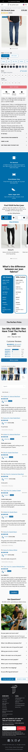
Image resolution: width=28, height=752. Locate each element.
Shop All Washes (14, 222)
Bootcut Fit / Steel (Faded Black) (11, 418)
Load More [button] (14, 592)
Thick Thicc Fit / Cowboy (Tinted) (12, 490)
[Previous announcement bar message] (3, 1)
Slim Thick (15, 61)
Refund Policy (18, 707)
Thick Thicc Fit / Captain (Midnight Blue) (14, 566)
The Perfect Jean (8, 8)
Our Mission (4, 699)
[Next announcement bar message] (25, 1)
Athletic (21, 61)
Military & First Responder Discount (7, 712)
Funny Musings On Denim (7, 714)
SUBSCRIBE (21, 728)
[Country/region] (24, 4)
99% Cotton (14, 55)
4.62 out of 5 (17, 344)
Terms (6, 747)
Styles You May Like (8, 679)
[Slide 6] (16, 258)
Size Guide (24, 71)
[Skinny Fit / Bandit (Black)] (10, 236)
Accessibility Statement (19, 705)
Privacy (10, 747)
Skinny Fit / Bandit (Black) (10, 532)
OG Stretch (5, 55)
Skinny (3, 61)
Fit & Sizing (4, 707)
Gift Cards (4, 706)
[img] (4, 399)
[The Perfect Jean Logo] (13, 5)
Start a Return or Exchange (5, 704)
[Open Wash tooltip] (14, 64)
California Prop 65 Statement (19, 701)
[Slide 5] (15, 258)
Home (2, 8)
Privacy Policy (19, 734)
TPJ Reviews (4, 709)
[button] (2, 4)
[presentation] (14, 32)
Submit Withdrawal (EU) (20, 703)
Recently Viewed (21, 679)
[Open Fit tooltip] (8, 58)
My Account (4, 715)
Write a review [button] (14, 360)
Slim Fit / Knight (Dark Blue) (10, 452)
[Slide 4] (14, 258)
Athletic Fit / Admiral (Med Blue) (11, 396)
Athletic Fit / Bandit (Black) (10, 512)
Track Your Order (5, 698)
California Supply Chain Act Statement (20, 698)
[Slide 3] (12, 48)
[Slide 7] (17, 48)
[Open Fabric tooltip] (11, 53)
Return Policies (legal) (18, 747)
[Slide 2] (11, 48)
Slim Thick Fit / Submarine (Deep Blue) (13, 474)
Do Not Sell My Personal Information (14, 749)
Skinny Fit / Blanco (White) (10, 550)
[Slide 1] (10, 48)
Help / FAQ (4, 701)
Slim (9, 61)
